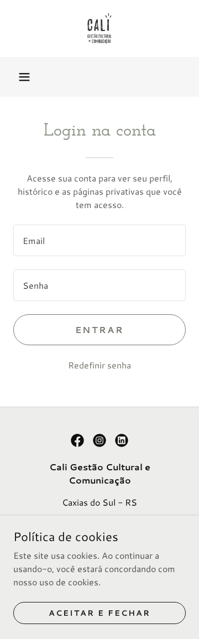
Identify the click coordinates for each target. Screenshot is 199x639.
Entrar (99, 329)
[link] (99, 28)
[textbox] (99, 240)
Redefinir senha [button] (99, 365)
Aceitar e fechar (99, 612)
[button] (24, 77)
